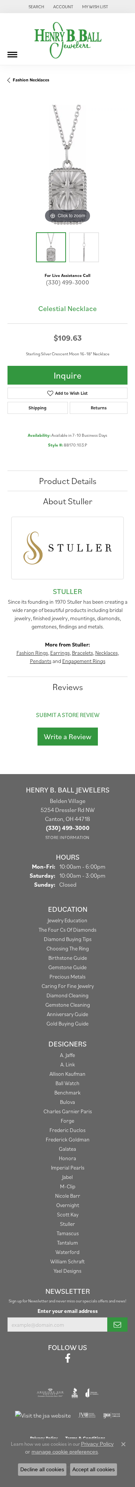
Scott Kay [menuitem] (67, 1214)
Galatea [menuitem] (67, 1148)
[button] (35, 6)
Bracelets (82, 652)
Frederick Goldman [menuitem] (68, 1139)
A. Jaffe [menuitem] (67, 1054)
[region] (68, 165)
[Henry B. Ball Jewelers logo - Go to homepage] (67, 39)
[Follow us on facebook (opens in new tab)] (67, 1358)
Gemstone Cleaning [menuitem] (67, 1004)
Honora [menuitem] (67, 1158)
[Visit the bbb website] (75, 1392)
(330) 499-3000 (67, 282)
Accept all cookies (93, 1469)
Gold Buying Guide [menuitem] (67, 1023)
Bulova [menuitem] (67, 1101)
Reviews (67, 687)
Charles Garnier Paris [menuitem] (68, 1111)
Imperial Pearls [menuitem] (67, 1167)
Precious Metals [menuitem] (68, 976)
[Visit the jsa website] (43, 1415)
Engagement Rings (83, 661)
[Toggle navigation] (12, 51)
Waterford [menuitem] (68, 1251)
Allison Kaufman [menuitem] (68, 1073)
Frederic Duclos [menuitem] (68, 1130)
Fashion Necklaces (31, 80)
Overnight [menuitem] (67, 1205)
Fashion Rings (32, 652)
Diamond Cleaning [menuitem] (67, 995)
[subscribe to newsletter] (117, 1324)
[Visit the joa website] (92, 1392)
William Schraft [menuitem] (67, 1261)
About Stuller (67, 501)
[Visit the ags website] (50, 1392)
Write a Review (68, 736)
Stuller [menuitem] (67, 1223)
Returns (98, 407)
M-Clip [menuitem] (67, 1186)
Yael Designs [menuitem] (67, 1270)
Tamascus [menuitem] (68, 1233)
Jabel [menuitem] (67, 1176)
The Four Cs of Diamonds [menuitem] (67, 929)
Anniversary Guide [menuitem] (67, 1014)
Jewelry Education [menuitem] (67, 920)
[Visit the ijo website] (111, 1415)
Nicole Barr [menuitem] (67, 1195)
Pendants (40, 661)
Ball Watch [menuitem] (68, 1083)
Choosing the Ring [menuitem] (67, 948)
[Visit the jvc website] (87, 1415)
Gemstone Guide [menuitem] (67, 967)
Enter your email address (68, 1310)
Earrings (60, 652)
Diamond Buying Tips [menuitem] (68, 939)
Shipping (37, 407)
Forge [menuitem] (67, 1120)
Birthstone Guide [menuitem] (67, 957)
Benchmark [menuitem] (67, 1092)
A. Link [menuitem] (67, 1064)
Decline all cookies (42, 1469)
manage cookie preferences (65, 1452)
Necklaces (106, 652)
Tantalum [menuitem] (67, 1242)
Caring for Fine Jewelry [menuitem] (68, 985)
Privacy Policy (97, 1444)
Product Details (67, 481)
